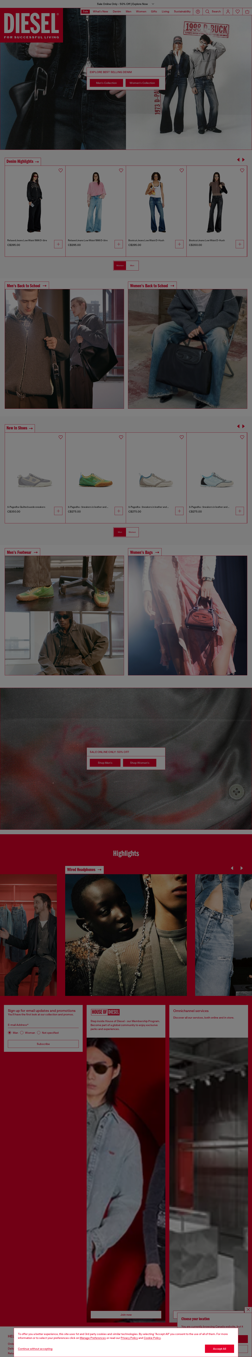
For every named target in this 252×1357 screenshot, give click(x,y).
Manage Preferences (93, 1337)
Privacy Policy (129, 1337)
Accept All (219, 1348)
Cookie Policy (152, 1337)
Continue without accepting (35, 1348)
